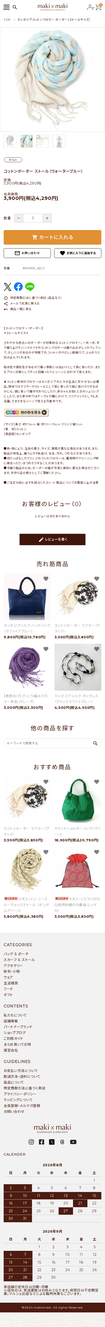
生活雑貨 (11, 983)
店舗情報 (11, 1021)
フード (8, 989)
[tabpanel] (52, 79)
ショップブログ (15, 1033)
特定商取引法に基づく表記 (24, 1088)
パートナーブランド (18, 1027)
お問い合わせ (27, 253)
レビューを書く (53, 540)
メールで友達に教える (22, 303)
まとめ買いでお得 (17, 1044)
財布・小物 (12, 971)
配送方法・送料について (22, 1076)
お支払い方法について (21, 1071)
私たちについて (15, 1015)
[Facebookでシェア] (18, 290)
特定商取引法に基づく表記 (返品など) (33, 298)
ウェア (8, 977)
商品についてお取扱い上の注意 (77, 482)
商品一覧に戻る (18, 309)
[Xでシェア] (7, 289)
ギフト (8, 995)
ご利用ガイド (13, 1038)
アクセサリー (13, 965)
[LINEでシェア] (29, 290)
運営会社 (11, 1050)
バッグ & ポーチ (16, 954)
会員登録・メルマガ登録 (22, 1106)
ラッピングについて (18, 1100)
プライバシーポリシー (20, 1094)
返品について (14, 1082)
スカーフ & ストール (19, 960)
